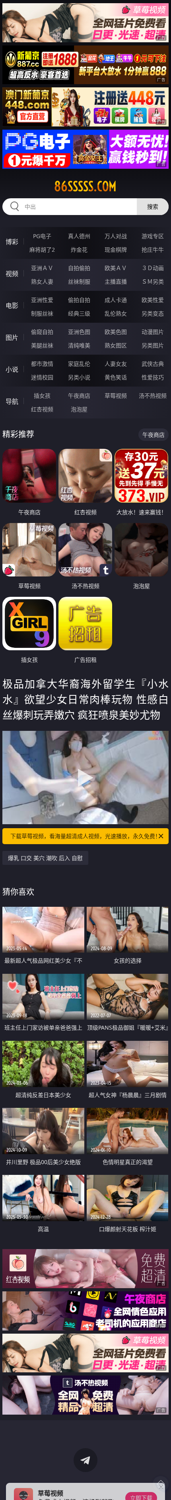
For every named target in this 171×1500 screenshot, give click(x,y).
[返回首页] (161, 1484)
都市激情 (42, 363)
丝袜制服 (79, 281)
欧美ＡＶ (116, 268)
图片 (12, 337)
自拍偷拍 (79, 268)
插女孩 (42, 395)
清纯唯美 (79, 345)
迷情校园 (42, 377)
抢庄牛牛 (153, 249)
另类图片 (153, 345)
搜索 (152, 206)
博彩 (12, 241)
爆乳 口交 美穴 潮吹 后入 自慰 (45, 858)
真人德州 (79, 236)
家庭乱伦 (79, 363)
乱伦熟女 (116, 313)
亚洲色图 (79, 332)
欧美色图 (116, 332)
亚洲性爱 (42, 300)
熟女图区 (116, 345)
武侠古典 (153, 363)
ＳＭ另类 (153, 281)
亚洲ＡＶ (42, 268)
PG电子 (42, 236)
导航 (12, 401)
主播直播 (116, 281)
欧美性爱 (153, 300)
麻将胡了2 (42, 249)
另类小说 (79, 377)
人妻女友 (116, 363)
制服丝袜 (42, 313)
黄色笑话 (116, 377)
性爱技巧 (153, 377)
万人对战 (116, 236)
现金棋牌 (116, 249)
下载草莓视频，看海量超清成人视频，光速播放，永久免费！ (85, 836)
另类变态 (153, 313)
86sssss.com (85, 186)
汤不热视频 (153, 395)
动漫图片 (153, 332)
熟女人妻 (42, 281)
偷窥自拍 (42, 332)
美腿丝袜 (42, 345)
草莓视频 (116, 395)
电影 (12, 305)
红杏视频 (42, 409)
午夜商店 (79, 395)
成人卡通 (116, 300)
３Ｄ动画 (153, 268)
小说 (12, 369)
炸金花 (79, 249)
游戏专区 (153, 236)
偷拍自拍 (79, 300)
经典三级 (79, 313)
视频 (12, 273)
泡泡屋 (79, 409)
